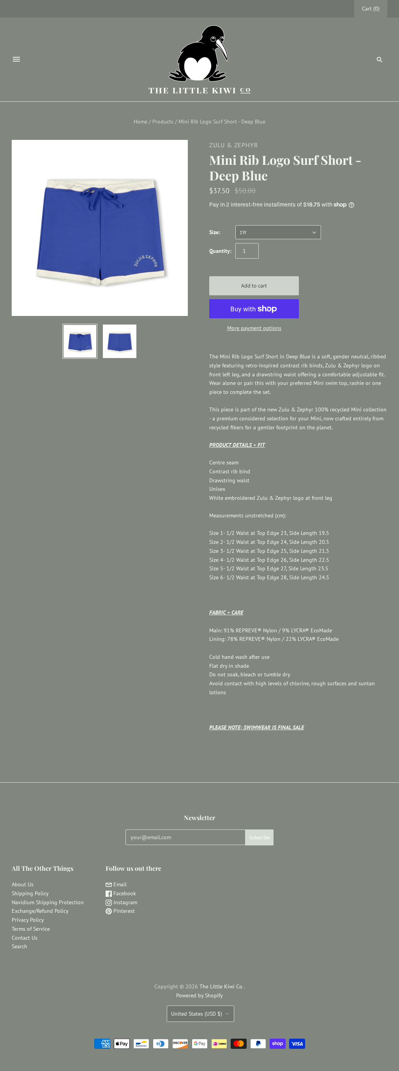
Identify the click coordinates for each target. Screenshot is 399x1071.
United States (196, 1013)
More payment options (254, 328)
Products (162, 121)
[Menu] (16, 59)
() (371, 8)
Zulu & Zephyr (233, 145)
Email (119, 884)
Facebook (124, 893)
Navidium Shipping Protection (48, 902)
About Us (23, 884)
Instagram (124, 902)
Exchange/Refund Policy (40, 910)
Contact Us (24, 937)
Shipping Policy (30, 893)
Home (140, 121)
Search (19, 946)
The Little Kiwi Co (222, 986)
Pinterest (123, 910)
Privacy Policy (28, 919)
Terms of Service (31, 928)
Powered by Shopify (199, 995)
